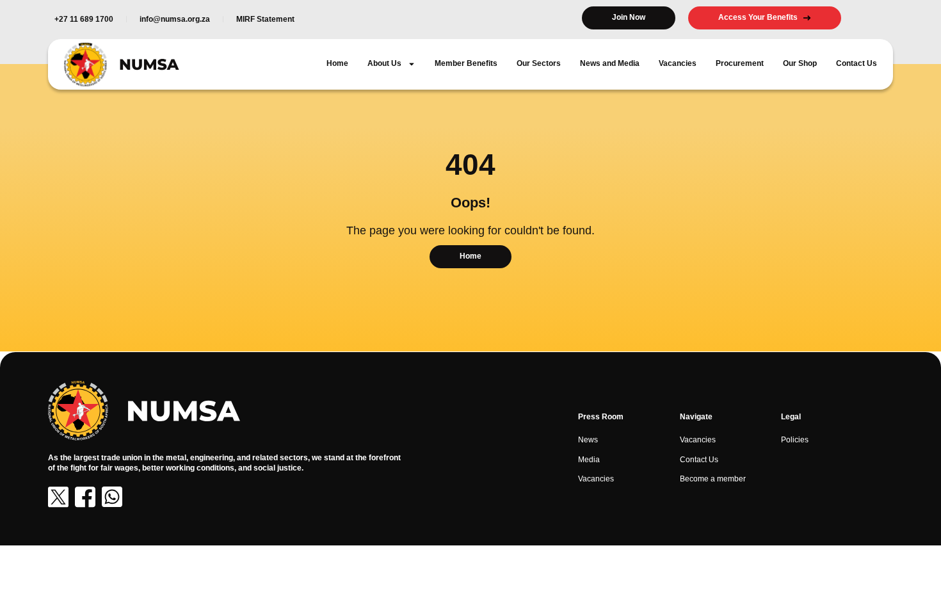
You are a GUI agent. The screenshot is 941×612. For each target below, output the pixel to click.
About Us (384, 63)
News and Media (609, 63)
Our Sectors (539, 63)
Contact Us (856, 63)
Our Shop (800, 63)
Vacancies (677, 63)
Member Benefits (466, 63)
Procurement (740, 63)
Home (337, 63)
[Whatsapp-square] (112, 497)
